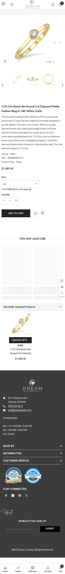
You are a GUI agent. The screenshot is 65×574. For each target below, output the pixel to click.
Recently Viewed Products (19, 306)
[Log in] (53, 4)
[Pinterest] (20, 496)
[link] (17, 292)
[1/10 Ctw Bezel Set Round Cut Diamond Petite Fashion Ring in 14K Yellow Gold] (20, 324)
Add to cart (16, 213)
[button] (55, 42)
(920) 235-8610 (15, 406)
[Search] (12, 4)
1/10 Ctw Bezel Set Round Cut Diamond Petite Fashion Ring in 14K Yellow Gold (20, 351)
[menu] (3, 3)
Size (4, 177)
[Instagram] (13, 496)
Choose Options (21, 340)
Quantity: (6, 194)
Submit (50, 528)
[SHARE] (41, 213)
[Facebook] (6, 496)
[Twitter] (26, 496)
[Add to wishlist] (35, 213)
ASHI (12, 154)
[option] (32, 40)
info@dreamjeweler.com (20, 410)
